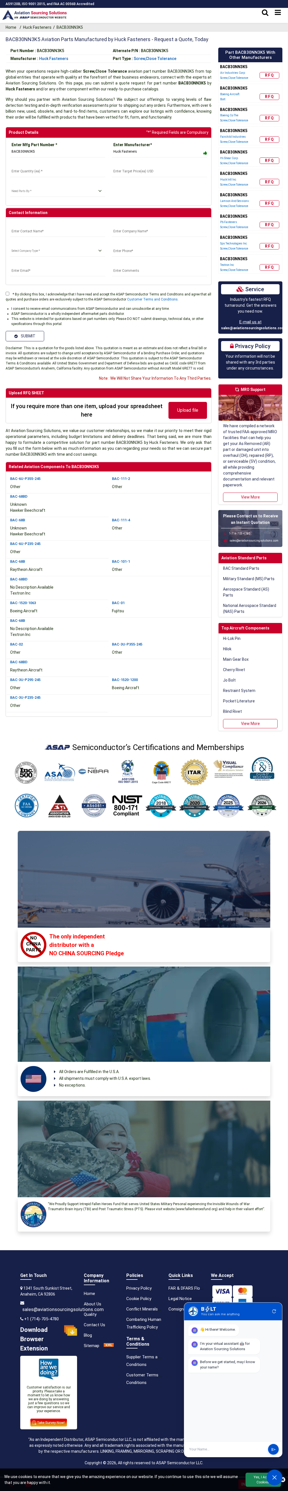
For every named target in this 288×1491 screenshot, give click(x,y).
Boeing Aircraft (229, 94)
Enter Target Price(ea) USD (137, 164)
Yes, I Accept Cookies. (263, 1479)
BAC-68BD (19, 496)
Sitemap (91, 1345)
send (273, 1449)
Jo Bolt (229, 680)
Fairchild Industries (233, 136)
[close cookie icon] (282, 1480)
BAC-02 (16, 644)
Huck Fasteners (37, 27)
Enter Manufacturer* (132, 145)
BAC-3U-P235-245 (25, 697)
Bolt (222, 99)
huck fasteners (53, 58)
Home (12, 27)
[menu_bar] (278, 13)
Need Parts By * (24, 184)
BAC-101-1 (121, 561)
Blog (88, 1335)
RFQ (269, 75)
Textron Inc (227, 264)
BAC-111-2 (121, 479)
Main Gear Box (236, 659)
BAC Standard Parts (241, 568)
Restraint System (239, 690)
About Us (92, 1304)
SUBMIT (27, 336)
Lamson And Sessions (234, 200)
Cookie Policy (138, 1298)
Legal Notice (180, 1298)
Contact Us (94, 1324)
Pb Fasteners (228, 222)
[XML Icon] (109, 1345)
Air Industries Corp (232, 72)
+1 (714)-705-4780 (41, 1318)
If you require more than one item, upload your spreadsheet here (87, 410)
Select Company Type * (31, 244)
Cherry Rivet (234, 669)
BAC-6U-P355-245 (25, 479)
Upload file (187, 410)
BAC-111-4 (121, 520)
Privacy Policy (139, 1288)
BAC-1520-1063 (23, 603)
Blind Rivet (232, 711)
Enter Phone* (124, 244)
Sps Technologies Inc (233, 243)
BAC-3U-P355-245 (127, 644)
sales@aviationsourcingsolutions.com (253, 328)
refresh (274, 1311)
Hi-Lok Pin (231, 638)
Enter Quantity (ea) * (29, 164)
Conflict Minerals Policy (148, 1309)
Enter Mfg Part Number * (34, 145)
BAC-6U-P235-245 (25, 544)
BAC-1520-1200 (125, 680)
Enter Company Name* (133, 224)
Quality (90, 1314)
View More (250, 497)
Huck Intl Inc (228, 179)
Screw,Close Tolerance (155, 58)
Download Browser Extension (34, 1339)
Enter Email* (21, 263)
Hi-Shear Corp (229, 158)
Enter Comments (127, 263)
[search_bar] (265, 13)
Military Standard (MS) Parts (248, 579)
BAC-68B (17, 520)
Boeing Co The (229, 115)
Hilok (227, 649)
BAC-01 (118, 603)
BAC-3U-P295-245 (25, 680)
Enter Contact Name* (30, 224)
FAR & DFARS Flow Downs (192, 1288)
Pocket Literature (239, 701)
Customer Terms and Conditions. (153, 299)
